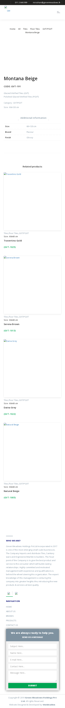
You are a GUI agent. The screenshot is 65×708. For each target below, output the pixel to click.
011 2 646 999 (21, 2)
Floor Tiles (35, 28)
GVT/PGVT (47, 28)
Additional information (33, 117)
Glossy (30, 137)
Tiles (25, 28)
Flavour (30, 132)
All (19, 28)
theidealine (49, 704)
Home (12, 28)
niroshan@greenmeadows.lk (46, 2)
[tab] (33, 117)
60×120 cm (31, 126)
